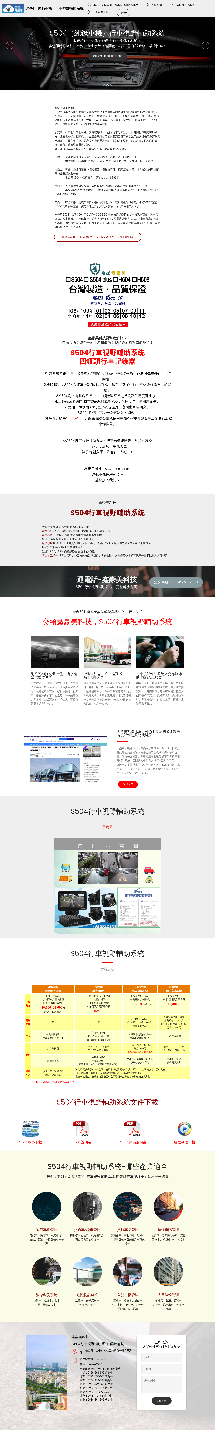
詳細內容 (128, 784)
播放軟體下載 (184, 1142)
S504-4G (73, 418)
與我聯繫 (123, 13)
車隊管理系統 (100, 12)
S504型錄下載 (30, 1142)
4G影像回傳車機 (185, 4)
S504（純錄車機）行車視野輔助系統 (54, 9)
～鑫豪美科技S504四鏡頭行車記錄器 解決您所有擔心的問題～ (97, 237)
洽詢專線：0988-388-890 (176, 582)
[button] (9, 45)
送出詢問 (162, 1400)
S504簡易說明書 (133, 1142)
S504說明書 (82, 1142)
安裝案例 (156, 4)
